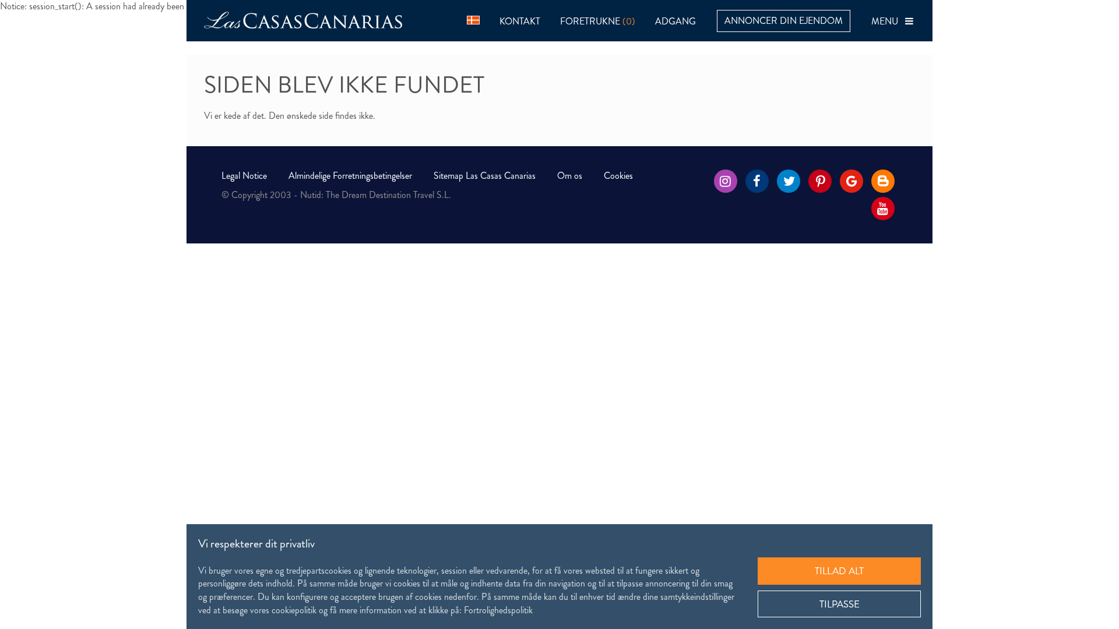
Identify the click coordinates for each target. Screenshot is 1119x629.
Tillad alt (839, 571)
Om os (569, 175)
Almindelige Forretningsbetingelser (350, 175)
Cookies (618, 175)
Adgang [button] (675, 21)
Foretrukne (597, 21)
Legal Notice (244, 175)
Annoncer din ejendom (783, 20)
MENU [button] (888, 21)
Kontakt (519, 21)
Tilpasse (839, 604)
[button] (473, 18)
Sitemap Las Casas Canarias (485, 175)
